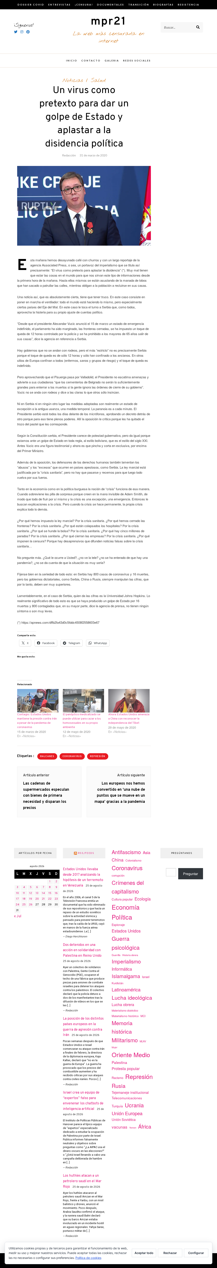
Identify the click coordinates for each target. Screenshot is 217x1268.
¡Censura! (84, 4)
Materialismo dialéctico (125, 1010)
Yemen (132, 1127)
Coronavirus (72, 756)
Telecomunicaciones (127, 1097)
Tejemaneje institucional (130, 1092)
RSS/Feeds (86, 853)
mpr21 (108, 21)
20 (37, 899)
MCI (143, 1016)
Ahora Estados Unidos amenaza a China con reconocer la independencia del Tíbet (128, 719)
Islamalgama (126, 976)
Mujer (114, 1047)
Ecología (143, 899)
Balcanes (47, 756)
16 (56, 893)
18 (24, 899)
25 (24, 904)
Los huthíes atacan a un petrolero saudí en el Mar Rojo (82, 1181)
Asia (146, 852)
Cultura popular (122, 899)
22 (49, 899)
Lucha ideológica (132, 997)
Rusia (118, 1085)
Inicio (71, 60)
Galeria (112, 60)
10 (17, 893)
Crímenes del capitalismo (128, 886)
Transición (138, 4)
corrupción (118, 875)
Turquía (117, 1106)
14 (43, 893)
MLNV (143, 1041)
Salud (98, 80)
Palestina (119, 1062)
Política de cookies (88, 1258)
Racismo (117, 1078)
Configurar (196, 1253)
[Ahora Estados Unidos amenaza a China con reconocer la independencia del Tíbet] (129, 701)
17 (17, 899)
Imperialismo (126, 961)
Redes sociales (137, 60)
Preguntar (190, 873)
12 (30, 893)
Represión (97, 756)
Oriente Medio (131, 1054)
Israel (145, 977)
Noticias (73, 80)
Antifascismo (126, 852)
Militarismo (125, 1040)
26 (30, 904)
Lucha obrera (123, 1004)
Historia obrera (130, 955)
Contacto (91, 60)
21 (43, 899)
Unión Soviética (124, 1119)
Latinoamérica (126, 989)
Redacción (69, 155)
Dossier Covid (31, 4)
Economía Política (125, 911)
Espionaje (118, 925)
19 (30, 899)
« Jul (17, 916)
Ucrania (134, 1105)
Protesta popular (126, 1068)
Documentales (110, 4)
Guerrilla (116, 955)
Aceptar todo (144, 1253)
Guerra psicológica (126, 942)
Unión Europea (127, 1113)
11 (24, 893)
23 (56, 899)
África (144, 1126)
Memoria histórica (122, 1027)
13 (37, 893)
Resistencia (188, 4)
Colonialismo (133, 860)
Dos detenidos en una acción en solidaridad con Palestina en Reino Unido (82, 950)
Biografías (163, 4)
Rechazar (170, 1253)
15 (50, 893)
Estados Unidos (126, 931)
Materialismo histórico (125, 1016)
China (118, 859)
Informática (122, 969)
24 (17, 904)
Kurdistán (117, 983)
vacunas (119, 1127)
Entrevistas (59, 4)
